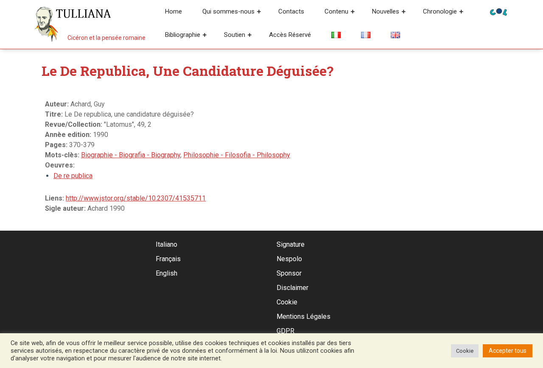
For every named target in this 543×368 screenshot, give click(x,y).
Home (173, 11)
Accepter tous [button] (507, 350)
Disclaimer (292, 288)
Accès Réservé (290, 35)
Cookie (287, 302)
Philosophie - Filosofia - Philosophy (236, 155)
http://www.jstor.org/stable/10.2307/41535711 (136, 198)
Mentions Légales (303, 316)
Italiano (166, 244)
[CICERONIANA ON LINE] (498, 11)
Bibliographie (182, 35)
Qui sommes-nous (228, 11)
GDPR (285, 331)
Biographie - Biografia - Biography (130, 155)
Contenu (336, 11)
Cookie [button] (464, 351)
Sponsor (289, 273)
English (166, 273)
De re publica (72, 176)
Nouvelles (385, 11)
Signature (291, 244)
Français (168, 259)
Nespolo (289, 259)
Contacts (291, 11)
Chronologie (440, 11)
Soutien (234, 35)
